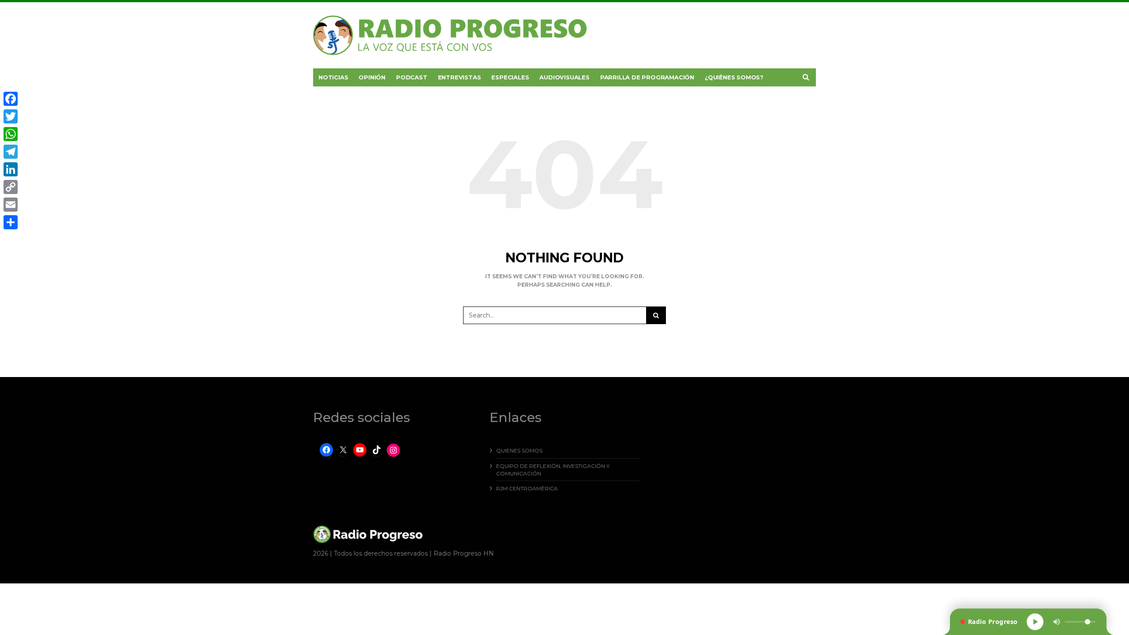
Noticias (333, 77)
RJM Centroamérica (527, 488)
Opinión (372, 77)
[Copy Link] (10, 187)
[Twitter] (10, 116)
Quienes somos (519, 450)
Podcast (411, 77)
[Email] (10, 204)
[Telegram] (10, 152)
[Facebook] (10, 99)
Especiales (510, 77)
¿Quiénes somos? (734, 77)
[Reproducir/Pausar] (1035, 621)
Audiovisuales (564, 77)
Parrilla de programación (647, 77)
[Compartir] (10, 222)
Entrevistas (459, 77)
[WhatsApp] (10, 134)
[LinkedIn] (10, 169)
